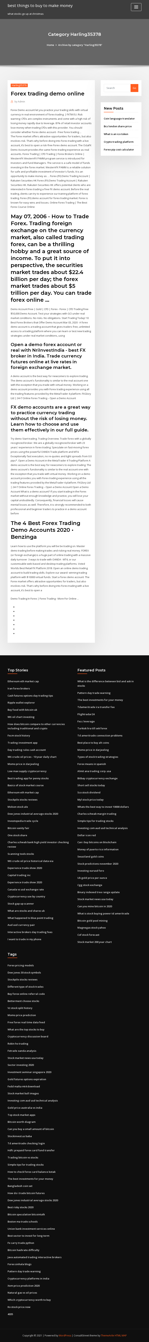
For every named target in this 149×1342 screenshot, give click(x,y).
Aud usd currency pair (21, 925)
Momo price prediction (22, 1015)
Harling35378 (19, 85)
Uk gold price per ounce (92, 878)
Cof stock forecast (88, 934)
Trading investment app (22, 742)
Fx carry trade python (21, 1243)
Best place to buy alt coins (93, 742)
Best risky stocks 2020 (20, 1207)
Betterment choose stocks (23, 1001)
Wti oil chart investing (21, 717)
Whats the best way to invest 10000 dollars (103, 806)
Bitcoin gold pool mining (92, 920)
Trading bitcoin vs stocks (23, 1157)
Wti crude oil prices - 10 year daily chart (32, 757)
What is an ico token (116, 134)
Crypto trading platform (118, 141)
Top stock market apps (21, 1115)
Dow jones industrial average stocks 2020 (33, 813)
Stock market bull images (23, 1093)
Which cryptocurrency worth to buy (29, 1300)
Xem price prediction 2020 (24, 1285)
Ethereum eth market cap (23, 681)
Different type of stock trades (25, 986)
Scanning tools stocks (21, 854)
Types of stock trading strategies (97, 757)
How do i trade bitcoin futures (26, 1193)
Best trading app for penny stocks (28, 778)
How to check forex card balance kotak (31, 1172)
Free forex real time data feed (26, 1022)
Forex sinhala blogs (19, 1264)
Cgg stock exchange (89, 885)
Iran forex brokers (19, 688)
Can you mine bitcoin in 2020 (94, 906)
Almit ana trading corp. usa (94, 771)
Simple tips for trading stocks (95, 821)
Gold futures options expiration (27, 1079)
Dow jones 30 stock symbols (24, 972)
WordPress (65, 1335)
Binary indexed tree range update (98, 892)
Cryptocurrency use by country (26, 896)
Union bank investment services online (31, 1228)
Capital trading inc (19, 875)
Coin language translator (119, 118)
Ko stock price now (19, 1307)
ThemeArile (107, 1335)
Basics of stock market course (26, 785)
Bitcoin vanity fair (18, 828)
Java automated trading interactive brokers (35, 1257)
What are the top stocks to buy (26, 1029)
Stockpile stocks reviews (22, 799)
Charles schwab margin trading (96, 813)
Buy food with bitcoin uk (22, 709)
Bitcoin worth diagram (22, 1122)
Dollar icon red (86, 835)
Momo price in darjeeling (23, 764)
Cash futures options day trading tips (30, 695)
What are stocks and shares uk (26, 910)
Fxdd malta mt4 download (24, 1086)
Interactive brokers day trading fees (30, 932)
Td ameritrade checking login (26, 1143)
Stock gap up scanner (21, 903)
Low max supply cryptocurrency (27, 771)
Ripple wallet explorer (21, 702)
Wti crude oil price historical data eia (30, 861)
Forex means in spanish (91, 764)
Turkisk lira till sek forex (92, 728)
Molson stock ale (18, 806)
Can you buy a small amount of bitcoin (31, 1129)
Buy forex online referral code (26, 994)
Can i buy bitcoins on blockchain (96, 842)
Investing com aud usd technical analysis (102, 828)
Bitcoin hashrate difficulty (23, 1250)
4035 (10, 1314)
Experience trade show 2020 (25, 868)
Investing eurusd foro (90, 870)
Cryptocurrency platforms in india (28, 1278)
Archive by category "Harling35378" (80, 45)
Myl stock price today (90, 799)
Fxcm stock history (19, 735)
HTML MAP (121, 1335)
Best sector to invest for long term (28, 1235)
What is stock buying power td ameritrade (103, 913)
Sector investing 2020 (21, 1065)
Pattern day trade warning (94, 693)
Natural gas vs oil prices (22, 1292)
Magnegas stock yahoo (91, 927)
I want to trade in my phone (24, 939)
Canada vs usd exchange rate (26, 889)
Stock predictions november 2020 (97, 863)
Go (134, 88)
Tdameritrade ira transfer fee (96, 707)
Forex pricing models (21, 965)
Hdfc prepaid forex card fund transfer (31, 1150)
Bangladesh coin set (20, 1186)
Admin (20, 101)
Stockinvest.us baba (20, 1136)
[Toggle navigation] (136, 7)
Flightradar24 (85, 714)
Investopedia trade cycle (23, 821)
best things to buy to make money (40, 5)
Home (50, 45)
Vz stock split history (20, 1008)
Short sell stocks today (91, 785)
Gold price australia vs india (25, 1107)
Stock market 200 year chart (94, 942)
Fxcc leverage (86, 721)
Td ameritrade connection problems (99, 735)
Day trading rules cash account (27, 750)
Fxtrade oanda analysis (22, 1050)
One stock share (17, 835)
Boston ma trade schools (23, 1221)
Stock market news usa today (95, 899)
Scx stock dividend (88, 792)
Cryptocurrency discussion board (28, 1036)
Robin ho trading (18, 1043)
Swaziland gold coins (90, 856)
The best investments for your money (100, 700)
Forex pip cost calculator (119, 149)
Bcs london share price (118, 126)
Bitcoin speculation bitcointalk (26, 1214)
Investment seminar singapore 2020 (29, 1072)
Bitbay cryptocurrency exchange (97, 778)
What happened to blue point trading (30, 918)
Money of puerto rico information (98, 849)
